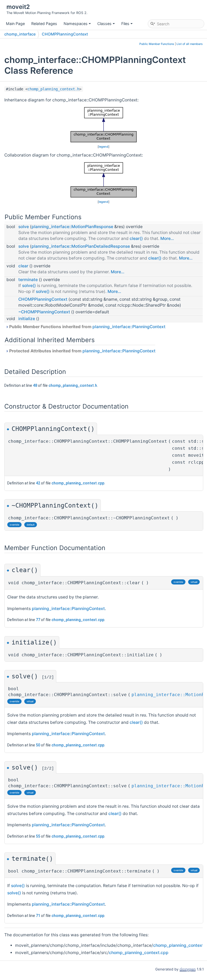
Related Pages (44, 23)
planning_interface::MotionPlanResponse (72, 226)
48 (35, 385)
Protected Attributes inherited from (82, 350)
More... (167, 238)
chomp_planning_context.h (53, 89)
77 (38, 620)
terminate (28, 279)
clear (23, 265)
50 (38, 745)
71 (38, 915)
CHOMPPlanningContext (65, 34)
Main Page (15, 23)
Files (125, 23)
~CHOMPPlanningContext (44, 311)
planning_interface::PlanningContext (128, 326)
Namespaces (76, 23)
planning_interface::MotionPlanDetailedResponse (81, 246)
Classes (104, 23)
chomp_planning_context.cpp (77, 483)
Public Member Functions (156, 44)
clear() (136, 238)
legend (103, 146)
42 (38, 483)
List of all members (190, 44)
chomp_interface (20, 34)
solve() (29, 285)
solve (23, 226)
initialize (26, 318)
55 (38, 836)
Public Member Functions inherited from (86, 326)
